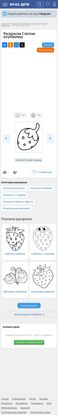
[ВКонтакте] (4, 44)
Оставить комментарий (29, 342)
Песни (32, 399)
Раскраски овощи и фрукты (18, 201)
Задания (25, 408)
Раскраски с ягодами (14, 194)
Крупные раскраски (14, 188)
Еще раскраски (29, 305)
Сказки (5, 399)
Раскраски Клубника (41, 188)
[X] (22, 44)
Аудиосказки (19, 399)
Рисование (22, 403)
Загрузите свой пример (28, 160)
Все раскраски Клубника (28, 314)
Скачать (48, 44)
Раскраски (6, 403)
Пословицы (37, 403)
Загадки (43, 399)
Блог (49, 403)
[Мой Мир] (16, 44)
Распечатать (46, 49)
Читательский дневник (14, 412)
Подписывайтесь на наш (29, 13)
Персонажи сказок (40, 412)
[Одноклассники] (10, 44)
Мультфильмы (9, 408)
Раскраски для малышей (16, 208)
